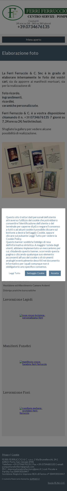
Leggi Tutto (14, 273)
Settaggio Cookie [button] (35, 273)
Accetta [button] (55, 273)
